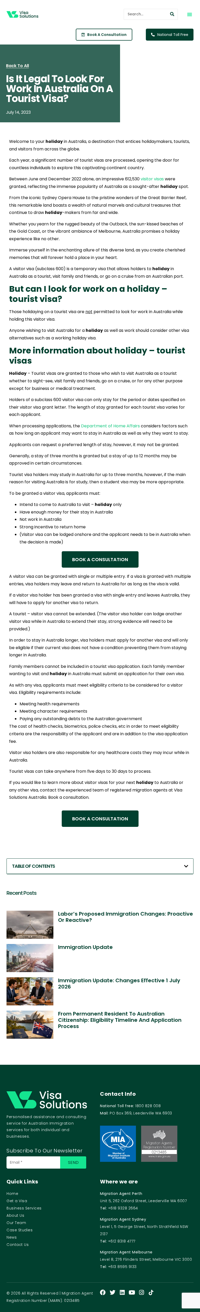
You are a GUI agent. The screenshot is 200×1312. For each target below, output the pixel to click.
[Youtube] (132, 1292)
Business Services (24, 1208)
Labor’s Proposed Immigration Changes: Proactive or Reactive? (125, 917)
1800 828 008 (148, 1105)
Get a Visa (17, 1200)
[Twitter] (112, 1292)
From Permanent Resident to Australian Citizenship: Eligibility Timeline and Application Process (120, 1020)
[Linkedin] (122, 1292)
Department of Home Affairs (110, 426)
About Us (15, 1215)
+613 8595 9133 (122, 1266)
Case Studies (20, 1230)
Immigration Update (85, 947)
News (12, 1237)
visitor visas (152, 179)
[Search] (172, 14)
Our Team (16, 1222)
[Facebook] (103, 1292)
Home (12, 1193)
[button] (189, 14)
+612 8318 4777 (121, 1241)
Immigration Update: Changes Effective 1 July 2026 (119, 983)
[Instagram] (141, 1292)
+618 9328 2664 (123, 1208)
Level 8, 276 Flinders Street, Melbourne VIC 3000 (146, 1259)
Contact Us (18, 1244)
